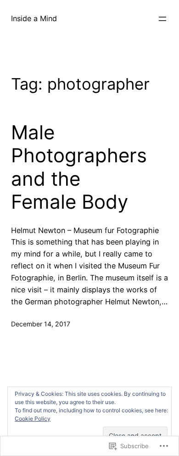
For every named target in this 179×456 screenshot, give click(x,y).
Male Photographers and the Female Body (79, 167)
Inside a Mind (34, 18)
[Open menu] (162, 18)
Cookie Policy (32, 418)
